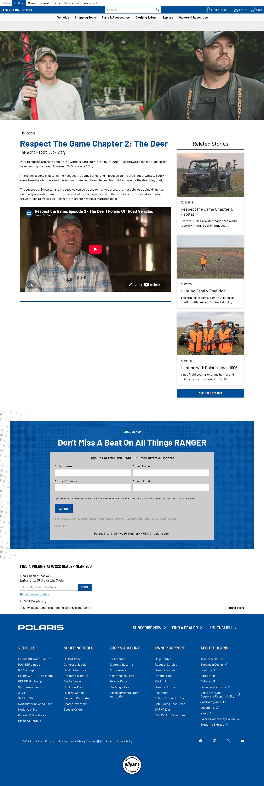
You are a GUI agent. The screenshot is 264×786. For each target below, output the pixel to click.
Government (90, 3)
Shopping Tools (85, 17)
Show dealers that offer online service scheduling (56, 607)
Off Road (19, 3)
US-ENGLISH (221, 627)
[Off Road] (17, 9)
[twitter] (228, 741)
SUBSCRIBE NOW (147, 627)
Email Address (66, 481)
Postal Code (142, 481)
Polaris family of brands (136, 518)
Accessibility (124, 741)
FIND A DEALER (185, 627)
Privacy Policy (60, 525)
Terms (109, 741)
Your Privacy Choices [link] (83, 741)
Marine (56, 3)
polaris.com (161, 533)
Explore (168, 17)
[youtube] (242, 741)
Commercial (71, 3)
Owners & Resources (193, 17)
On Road (44, 3)
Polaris (6, 3)
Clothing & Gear (146, 17)
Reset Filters (235, 607)
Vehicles (63, 17)
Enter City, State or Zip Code (42, 580)
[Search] (157, 9)
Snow (31, 3)
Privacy (62, 741)
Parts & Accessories (116, 17)
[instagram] (214, 741)
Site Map (49, 741)
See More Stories (210, 393)
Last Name (141, 466)
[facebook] (200, 741)
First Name (63, 466)
